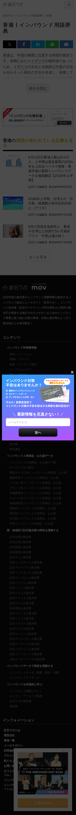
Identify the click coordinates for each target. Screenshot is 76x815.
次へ (38, 432)
